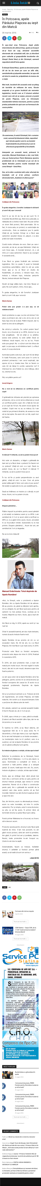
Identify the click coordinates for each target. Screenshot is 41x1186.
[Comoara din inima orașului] (7, 914)
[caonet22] (20, 1013)
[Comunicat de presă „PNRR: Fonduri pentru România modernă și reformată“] (7, 1086)
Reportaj (10, 9)
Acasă (4, 9)
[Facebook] (4, 38)
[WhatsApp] (19, 38)
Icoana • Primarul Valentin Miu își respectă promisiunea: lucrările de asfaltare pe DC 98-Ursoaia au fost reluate (20, 1156)
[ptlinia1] (20, 956)
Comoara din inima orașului (24, 911)
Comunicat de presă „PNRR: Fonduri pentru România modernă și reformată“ (26, 1085)
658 (9, 887)
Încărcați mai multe (20, 922)
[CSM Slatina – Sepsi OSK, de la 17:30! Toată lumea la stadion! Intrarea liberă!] (7, 930)
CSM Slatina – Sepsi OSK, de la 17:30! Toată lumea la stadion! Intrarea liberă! (25, 930)
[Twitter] (9, 38)
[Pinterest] (14, 38)
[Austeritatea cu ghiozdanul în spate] (7, 1075)
